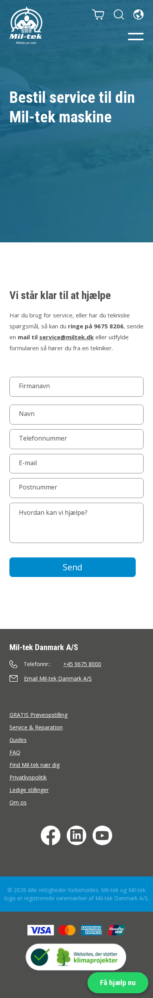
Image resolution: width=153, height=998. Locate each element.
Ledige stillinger (29, 790)
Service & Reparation (36, 727)
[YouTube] (102, 835)
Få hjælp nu (118, 982)
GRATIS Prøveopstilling (38, 714)
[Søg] (119, 14)
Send (72, 567)
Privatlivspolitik (28, 777)
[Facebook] (50, 835)
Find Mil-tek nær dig (34, 765)
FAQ (14, 752)
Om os (18, 802)
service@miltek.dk (66, 337)
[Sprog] (138, 14)
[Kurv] (98, 14)
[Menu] (136, 36)
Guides (18, 740)
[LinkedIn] (76, 835)
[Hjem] (25, 25)
